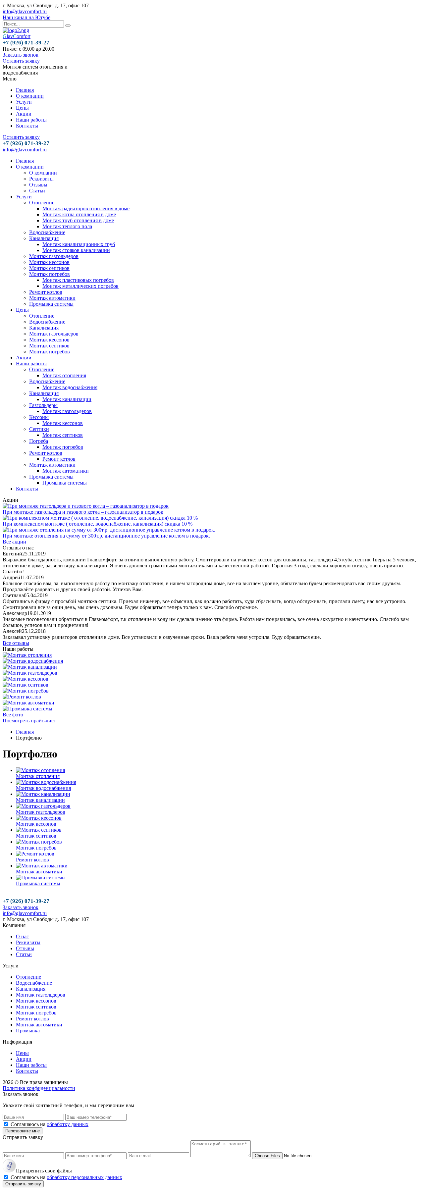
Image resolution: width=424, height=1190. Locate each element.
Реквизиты (41, 178)
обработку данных (67, 1124)
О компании (30, 96)
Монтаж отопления (64, 375)
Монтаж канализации (66, 399)
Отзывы (38, 184)
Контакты (27, 126)
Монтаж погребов (49, 274)
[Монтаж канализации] (30, 667)
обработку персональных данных (84, 1177)
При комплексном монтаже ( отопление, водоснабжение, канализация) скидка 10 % (97, 524)
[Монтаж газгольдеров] (30, 673)
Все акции (14, 541)
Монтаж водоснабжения (69, 387)
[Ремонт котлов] (22, 696)
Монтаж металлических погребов (80, 286)
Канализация (44, 238)
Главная (25, 90)
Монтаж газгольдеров (54, 256)
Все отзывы (16, 643)
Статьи (37, 190)
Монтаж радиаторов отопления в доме (86, 208)
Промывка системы (51, 304)
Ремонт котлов (45, 292)
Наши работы (31, 120)
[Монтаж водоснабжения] (33, 661)
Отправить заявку (23, 1183)
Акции (23, 114)
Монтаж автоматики (52, 298)
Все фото (13, 714)
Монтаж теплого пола (67, 226)
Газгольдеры (43, 405)
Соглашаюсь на (49, 1124)
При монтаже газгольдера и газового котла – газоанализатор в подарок (83, 512)
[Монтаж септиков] (25, 685)
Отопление (41, 202)
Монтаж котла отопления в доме (79, 214)
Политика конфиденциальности (39, 1088)
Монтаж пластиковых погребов (78, 280)
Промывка (28, 1030)
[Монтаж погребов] (26, 691)
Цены (22, 108)
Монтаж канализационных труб (78, 244)
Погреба (38, 441)
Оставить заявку (21, 61)
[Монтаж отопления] (27, 655)
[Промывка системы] (27, 708)
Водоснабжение (47, 232)
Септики (39, 429)
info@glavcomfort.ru (25, 11)
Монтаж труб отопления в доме (78, 220)
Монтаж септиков (49, 268)
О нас (22, 936)
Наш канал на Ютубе (26, 17)
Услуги (24, 102)
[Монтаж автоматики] (28, 702)
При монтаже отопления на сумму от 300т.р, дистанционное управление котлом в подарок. (106, 536)
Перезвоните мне (22, 1130)
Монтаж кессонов (49, 262)
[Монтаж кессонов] (25, 679)
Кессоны (39, 417)
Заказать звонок (20, 55)
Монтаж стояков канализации (76, 250)
